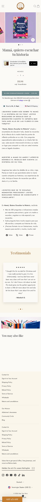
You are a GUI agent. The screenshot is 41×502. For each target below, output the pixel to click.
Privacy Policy (6, 386)
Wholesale (5, 397)
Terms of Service (7, 394)
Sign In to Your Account (9, 378)
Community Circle (8, 416)
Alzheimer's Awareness (9, 412)
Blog (3, 420)
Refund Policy (6, 390)
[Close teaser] (23, 496)
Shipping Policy (7, 382)
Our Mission (6, 408)
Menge (20, 71)
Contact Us (5, 375)
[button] (12, 499)
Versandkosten (22, 84)
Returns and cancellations (10, 401)
